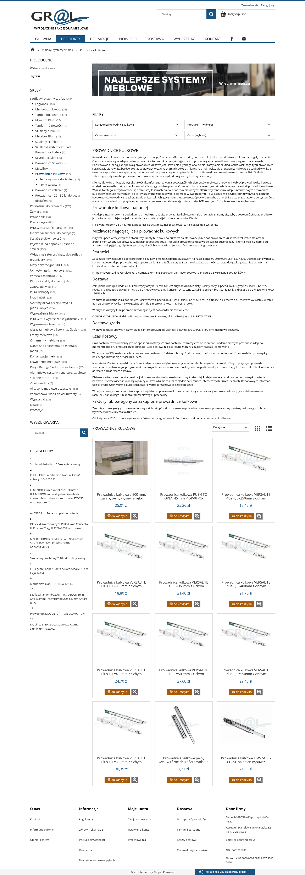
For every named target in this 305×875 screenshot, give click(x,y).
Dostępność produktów (191, 819)
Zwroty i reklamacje (91, 829)
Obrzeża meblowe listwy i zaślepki (54, 330)
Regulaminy (86, 819)
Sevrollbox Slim (45, 158)
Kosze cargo (38, 222)
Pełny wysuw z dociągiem (56, 179)
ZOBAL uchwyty (40, 287)
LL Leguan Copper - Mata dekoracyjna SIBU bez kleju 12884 (59, 571)
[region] (183, 80)
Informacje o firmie (42, 829)
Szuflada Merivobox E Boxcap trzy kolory (55, 464)
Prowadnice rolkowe (49, 190)
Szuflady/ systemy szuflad (48, 98)
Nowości (36, 405)
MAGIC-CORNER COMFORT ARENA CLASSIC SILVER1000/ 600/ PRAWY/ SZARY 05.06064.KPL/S (56, 543)
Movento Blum (45, 120)
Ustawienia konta (138, 829)
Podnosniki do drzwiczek (47, 206)
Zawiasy (35, 211)
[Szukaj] (211, 14)
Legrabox (41, 104)
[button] (134, 516)
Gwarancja (85, 850)
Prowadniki (37, 217)
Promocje (36, 410)
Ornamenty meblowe (44, 340)
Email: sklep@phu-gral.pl (241, 840)
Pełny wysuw (48, 185)
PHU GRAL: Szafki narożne (48, 228)
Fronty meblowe (41, 335)
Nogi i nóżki (38, 297)
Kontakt (35, 819)
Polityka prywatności (92, 840)
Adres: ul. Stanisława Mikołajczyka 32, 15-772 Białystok (248, 829)
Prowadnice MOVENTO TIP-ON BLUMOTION (57, 614)
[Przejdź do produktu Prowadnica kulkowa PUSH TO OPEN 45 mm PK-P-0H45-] (183, 467)
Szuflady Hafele (46, 142)
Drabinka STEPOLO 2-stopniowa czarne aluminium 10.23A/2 (54, 626)
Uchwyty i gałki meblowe (47, 270)
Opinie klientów (39, 840)
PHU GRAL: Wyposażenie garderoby (54, 319)
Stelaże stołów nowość (45, 238)
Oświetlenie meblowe (45, 362)
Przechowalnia (137, 840)
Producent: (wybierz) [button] (200, 124)
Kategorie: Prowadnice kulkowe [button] (114, 124)
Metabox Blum (45, 136)
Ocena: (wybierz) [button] (105, 135)
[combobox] (183, 14)
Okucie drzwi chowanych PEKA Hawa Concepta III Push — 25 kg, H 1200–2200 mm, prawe (59, 526)
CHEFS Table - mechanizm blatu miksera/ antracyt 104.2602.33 (55, 477)
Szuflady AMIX (45, 131)
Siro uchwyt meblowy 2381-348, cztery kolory (57, 558)
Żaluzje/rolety (39, 383)
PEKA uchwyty (39, 292)
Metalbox (41, 168)
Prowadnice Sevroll (48, 163)
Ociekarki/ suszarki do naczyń (50, 233)
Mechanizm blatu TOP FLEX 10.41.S (51, 584)
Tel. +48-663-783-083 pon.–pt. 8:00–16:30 (247, 819)
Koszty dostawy (186, 840)
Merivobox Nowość (48, 109)
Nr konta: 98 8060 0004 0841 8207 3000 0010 (249, 860)
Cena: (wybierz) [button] (196, 135)
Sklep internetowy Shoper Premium (152, 872)
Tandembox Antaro (48, 115)
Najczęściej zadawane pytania (97, 860)
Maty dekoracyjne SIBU (46, 265)
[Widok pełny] (269, 428)
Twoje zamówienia (139, 819)
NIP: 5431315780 (236, 850)
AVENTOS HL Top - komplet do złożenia (54, 513)
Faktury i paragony (188, 829)
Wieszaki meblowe (43, 276)
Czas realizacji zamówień (192, 850)
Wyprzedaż (37, 399)
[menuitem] (43, 41)
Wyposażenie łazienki (45, 324)
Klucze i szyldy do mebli (46, 281)
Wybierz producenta (42, 68)
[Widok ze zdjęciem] (257, 428)
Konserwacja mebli (43, 356)
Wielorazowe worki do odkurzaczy (53, 394)
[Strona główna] (59, 19)
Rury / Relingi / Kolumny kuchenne (54, 367)
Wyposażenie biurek (44, 313)
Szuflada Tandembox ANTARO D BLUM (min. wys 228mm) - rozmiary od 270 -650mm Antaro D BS (59, 599)
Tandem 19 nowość (48, 125)
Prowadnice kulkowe (50, 174)
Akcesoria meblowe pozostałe (50, 388)
